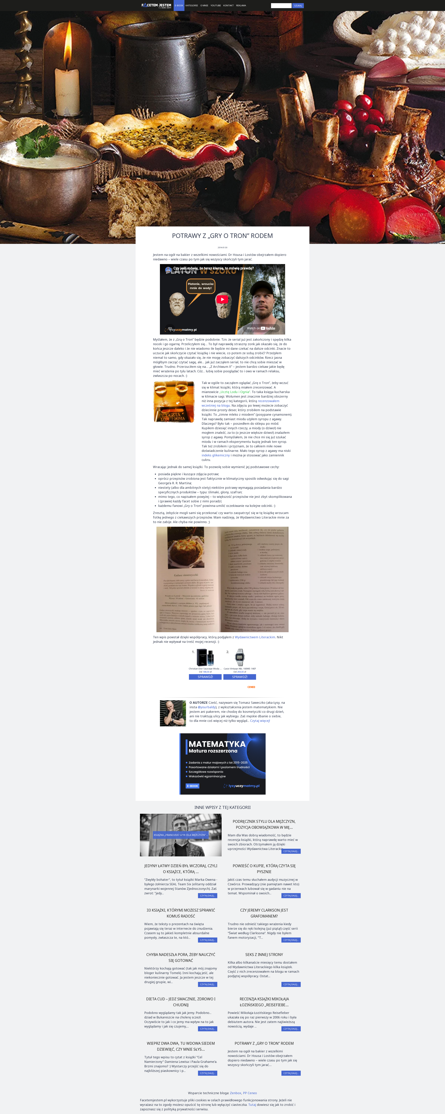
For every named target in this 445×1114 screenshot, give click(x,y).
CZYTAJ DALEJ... (291, 851)
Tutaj (252, 1105)
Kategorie (192, 5)
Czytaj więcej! (260, 721)
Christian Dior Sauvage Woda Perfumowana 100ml (205, 668)
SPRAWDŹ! (205, 677)
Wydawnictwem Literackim (255, 637)
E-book (179, 5)
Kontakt (228, 5)
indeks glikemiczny (216, 455)
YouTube (216, 5)
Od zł (205, 671)
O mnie (204, 5)
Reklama (241, 5)
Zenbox (235, 1093)
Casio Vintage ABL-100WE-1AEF (240, 668)
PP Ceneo (250, 1093)
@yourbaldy (207, 707)
